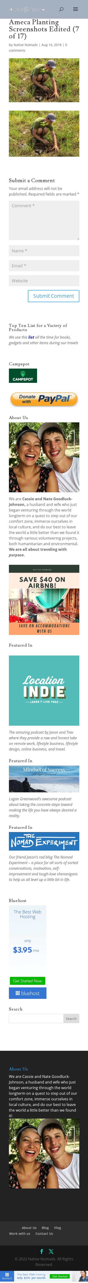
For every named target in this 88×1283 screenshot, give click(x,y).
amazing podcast (30, 732)
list (31, 337)
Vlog (57, 1227)
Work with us (19, 1233)
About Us (29, 1227)
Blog (45, 1227)
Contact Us (44, 1233)
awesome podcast (56, 798)
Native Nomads (26, 45)
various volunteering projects (50, 538)
